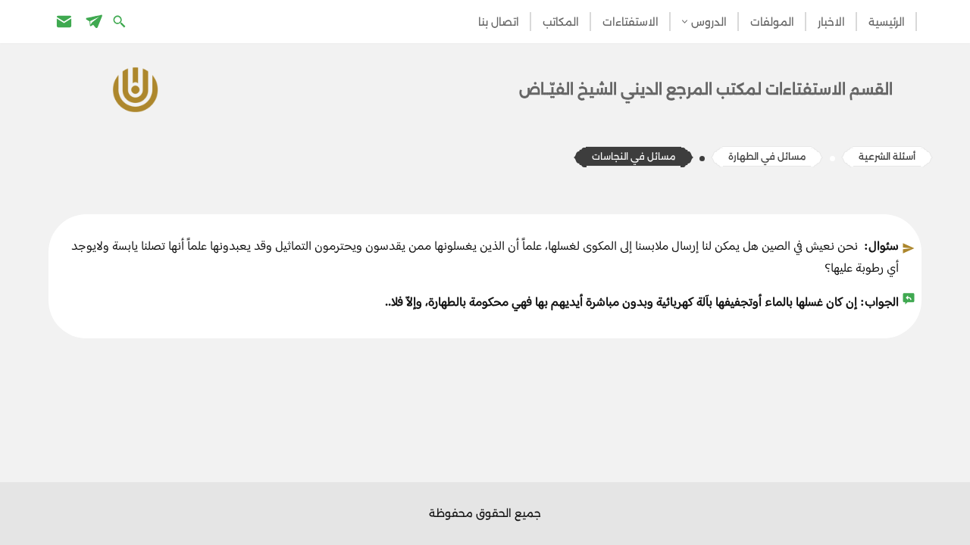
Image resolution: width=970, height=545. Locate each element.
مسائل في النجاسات (633, 156)
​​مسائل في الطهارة (767, 156)
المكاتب (561, 22)
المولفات (772, 22)
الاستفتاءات (630, 22)
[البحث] (121, 20)
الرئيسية (886, 22)
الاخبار (831, 22)
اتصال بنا (498, 22)
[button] (684, 21)
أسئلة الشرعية (887, 156)
